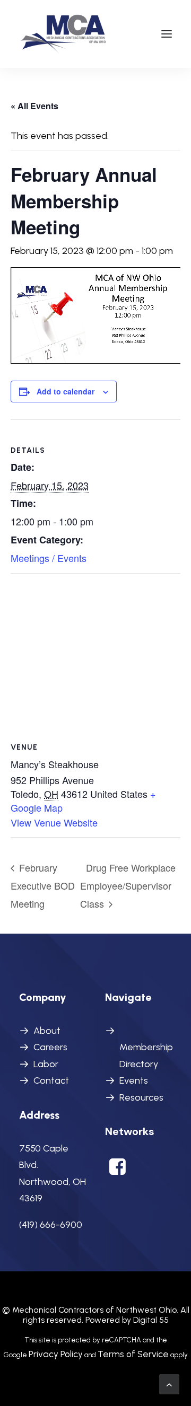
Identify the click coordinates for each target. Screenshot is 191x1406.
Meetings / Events (48, 558)
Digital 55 (151, 1320)
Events (133, 1080)
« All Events (34, 106)
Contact (51, 1080)
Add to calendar (65, 391)
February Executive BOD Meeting (43, 885)
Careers (50, 1047)
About (46, 1030)
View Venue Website (54, 822)
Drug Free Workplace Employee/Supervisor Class (128, 885)
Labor (45, 1064)
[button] (166, 34)
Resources (141, 1097)
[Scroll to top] (169, 1384)
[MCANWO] (64, 34)
